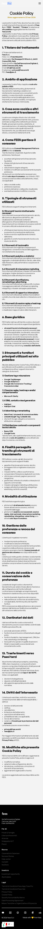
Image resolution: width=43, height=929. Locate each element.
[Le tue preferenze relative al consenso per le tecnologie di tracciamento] (4, 925)
